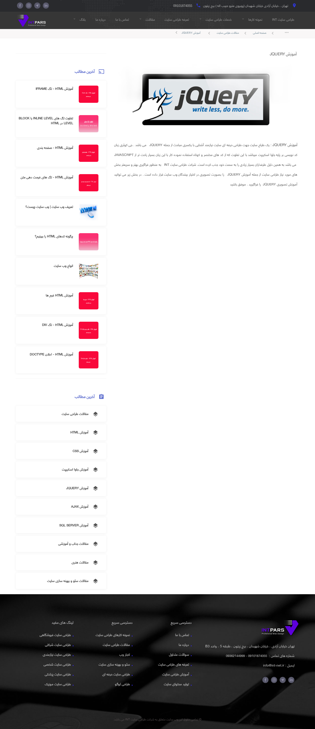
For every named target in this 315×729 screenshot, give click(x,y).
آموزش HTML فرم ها (59, 295)
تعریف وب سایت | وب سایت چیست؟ (49, 206)
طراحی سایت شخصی (57, 664)
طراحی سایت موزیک (58, 684)
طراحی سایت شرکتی (58, 644)
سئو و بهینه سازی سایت (114, 664)
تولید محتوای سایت (176, 684)
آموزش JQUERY (191, 32)
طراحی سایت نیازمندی (57, 654)
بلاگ (79, 19)
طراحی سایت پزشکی (58, 674)
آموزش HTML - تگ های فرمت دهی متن (47, 177)
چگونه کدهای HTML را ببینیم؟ (54, 236)
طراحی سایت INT (283, 19)
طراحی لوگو (122, 684)
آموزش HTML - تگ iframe (54, 88)
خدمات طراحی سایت (215, 19)
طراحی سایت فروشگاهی (55, 634)
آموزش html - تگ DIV (57, 324)
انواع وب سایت (63, 265)
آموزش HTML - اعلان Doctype (51, 354)
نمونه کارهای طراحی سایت (113, 634)
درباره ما (100, 19)
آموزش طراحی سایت (175, 674)
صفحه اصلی (264, 33)
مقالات (147, 19)
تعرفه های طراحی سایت (173, 664)
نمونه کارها (251, 19)
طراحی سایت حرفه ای (116, 674)
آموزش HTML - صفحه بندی (55, 147)
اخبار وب (124, 654)
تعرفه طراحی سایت (177, 19)
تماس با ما (122, 19)
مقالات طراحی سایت (232, 33)
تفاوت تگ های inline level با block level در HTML (46, 120)
